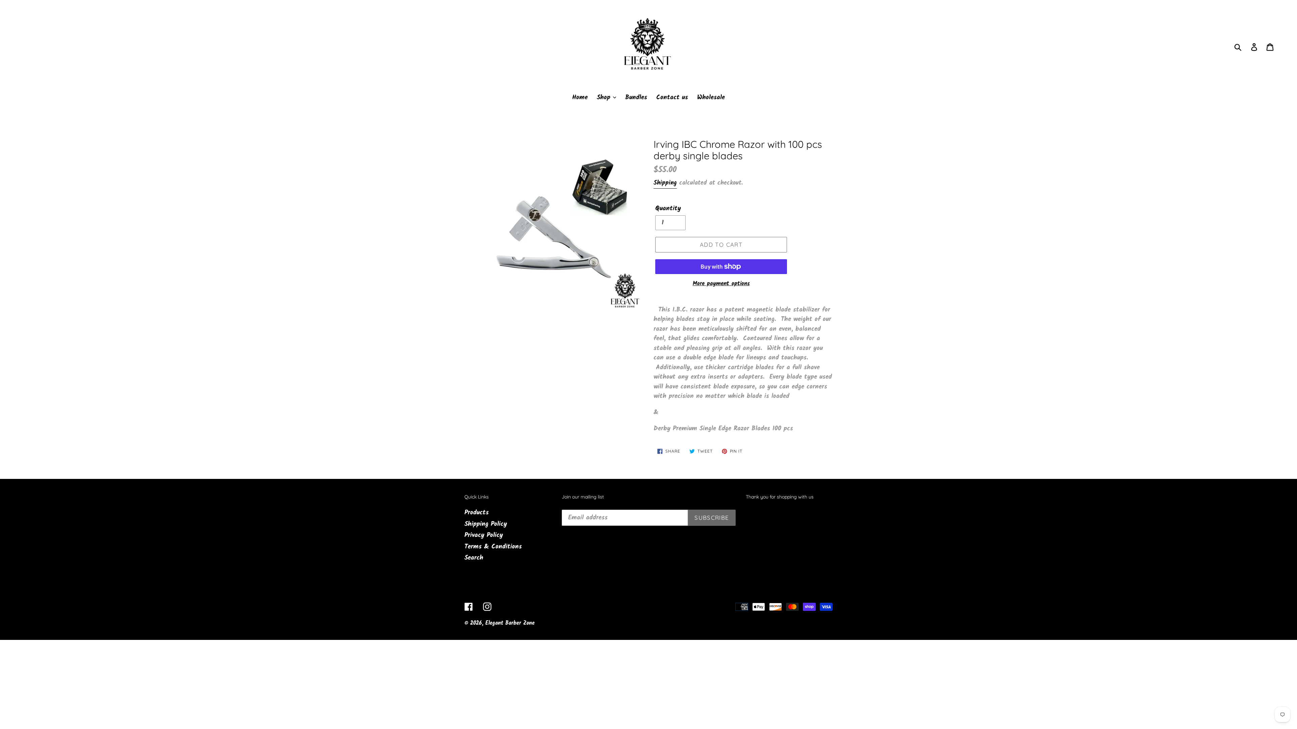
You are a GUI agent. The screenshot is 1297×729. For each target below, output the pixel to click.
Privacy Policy (483, 535)
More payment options (721, 283)
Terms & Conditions (493, 547)
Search (473, 558)
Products (476, 513)
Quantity (668, 209)
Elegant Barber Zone (510, 623)
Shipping (665, 183)
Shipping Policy (485, 524)
